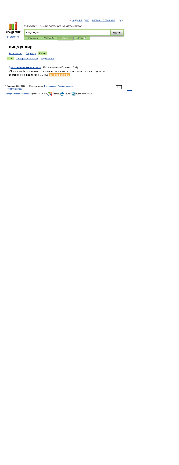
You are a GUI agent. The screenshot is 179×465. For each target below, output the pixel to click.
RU (119, 20)
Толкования (32, 38)
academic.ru (13, 37)
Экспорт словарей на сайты (17, 94)
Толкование (15, 53)
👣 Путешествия (14, 89)
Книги (65, 38)
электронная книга (59, 75)
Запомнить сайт (80, 20)
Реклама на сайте (65, 86)
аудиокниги (47, 58)
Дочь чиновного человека (25, 67)
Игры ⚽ (81, 38)
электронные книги (27, 58)
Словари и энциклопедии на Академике (53, 26)
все (11, 58)
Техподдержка (50, 86)
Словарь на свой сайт (103, 20)
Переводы (49, 38)
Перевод (31, 53)
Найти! (117, 32)
